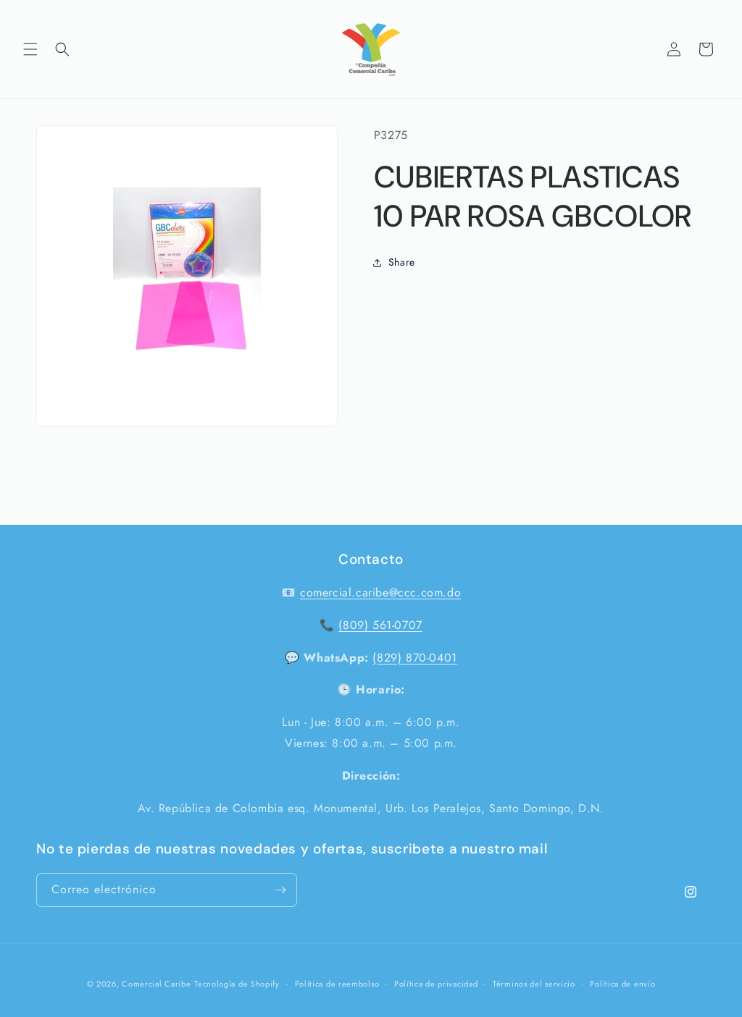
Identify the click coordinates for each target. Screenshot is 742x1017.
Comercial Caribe (156, 983)
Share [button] (401, 262)
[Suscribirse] (280, 890)
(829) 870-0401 (414, 657)
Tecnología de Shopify (237, 983)
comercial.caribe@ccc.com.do (380, 592)
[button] (30, 49)
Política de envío (622, 983)
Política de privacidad (436, 983)
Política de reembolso (337, 983)
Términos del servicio (534, 983)
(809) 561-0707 (380, 625)
